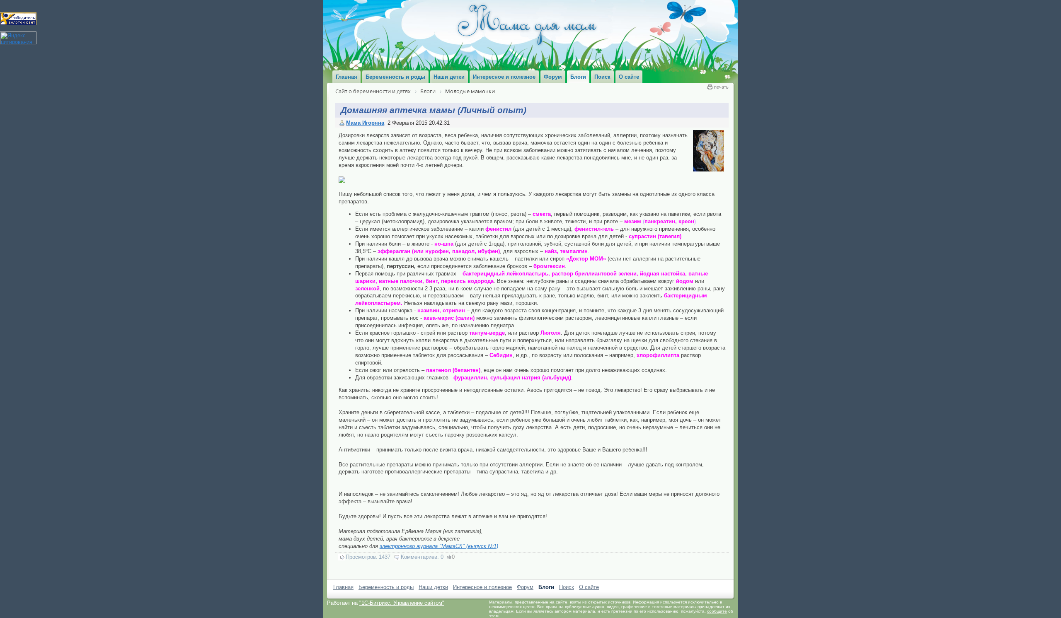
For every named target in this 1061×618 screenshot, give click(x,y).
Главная (343, 587)
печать (721, 86)
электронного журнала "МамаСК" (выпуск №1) (439, 546)
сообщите (717, 611)
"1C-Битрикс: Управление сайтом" (401, 603)
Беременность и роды (386, 587)
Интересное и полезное (482, 587)
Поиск (566, 587)
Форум (525, 587)
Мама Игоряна (365, 123)
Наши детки (433, 587)
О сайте (589, 587)
